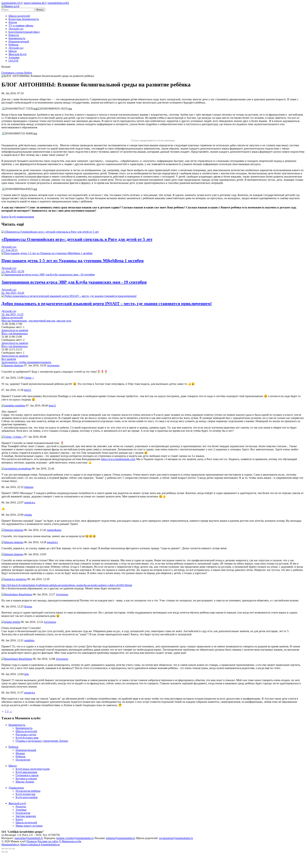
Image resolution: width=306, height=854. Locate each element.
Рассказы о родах (26, 734)
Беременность (16, 38)
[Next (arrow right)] (6, 851)
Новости (13, 35)
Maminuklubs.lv (10, 844)
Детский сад (15, 28)
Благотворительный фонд (24, 31)
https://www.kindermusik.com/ (118, 459)
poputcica (21, 579)
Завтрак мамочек (26, 816)
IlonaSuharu (25, 594)
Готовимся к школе (27, 775)
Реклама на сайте (48, 841)
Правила (31, 841)
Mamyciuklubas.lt (30, 844)
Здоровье (13, 57)
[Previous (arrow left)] (2, 851)
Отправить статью (12, 72)
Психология (23, 759)
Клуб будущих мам (27, 737)
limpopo (18, 365)
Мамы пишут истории (29, 825)
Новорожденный (18, 41)
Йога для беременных (14, 333)
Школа (12, 51)
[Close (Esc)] (2, 848)
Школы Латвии (25, 781)
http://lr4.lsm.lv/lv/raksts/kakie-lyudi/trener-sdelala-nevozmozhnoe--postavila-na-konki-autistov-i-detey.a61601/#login (66, 585)
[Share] (6, 848)
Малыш (20, 753)
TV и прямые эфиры (20, 25)
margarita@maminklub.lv (29, 838)
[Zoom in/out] (13, 848)
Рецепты (21, 806)
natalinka (19, 405)
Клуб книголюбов (27, 797)
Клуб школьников (26, 772)
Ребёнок (13, 44)
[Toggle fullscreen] (9, 848)
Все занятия (8, 359)
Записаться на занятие (14, 330)
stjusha (16, 621)
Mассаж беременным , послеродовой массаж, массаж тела (36, 320)
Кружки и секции (26, 778)
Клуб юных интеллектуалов (33, 768)
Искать (40, 9)
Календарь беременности (23, 19)
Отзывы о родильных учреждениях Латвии (42, 740)
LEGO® (13, 60)
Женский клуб (17, 803)
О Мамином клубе (70, 841)
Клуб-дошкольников (21, 216)
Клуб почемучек (25, 794)
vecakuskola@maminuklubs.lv (176, 838)
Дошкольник (16, 787)
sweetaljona (24, 468)
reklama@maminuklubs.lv (120, 838)
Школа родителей (19, 15)
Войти (28, 72)
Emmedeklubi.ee (50, 844)
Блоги (5, 216)
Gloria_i (18, 436)
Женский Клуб (17, 54)
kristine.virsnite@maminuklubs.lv (75, 838)
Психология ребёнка (28, 790)
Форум (12, 22)
